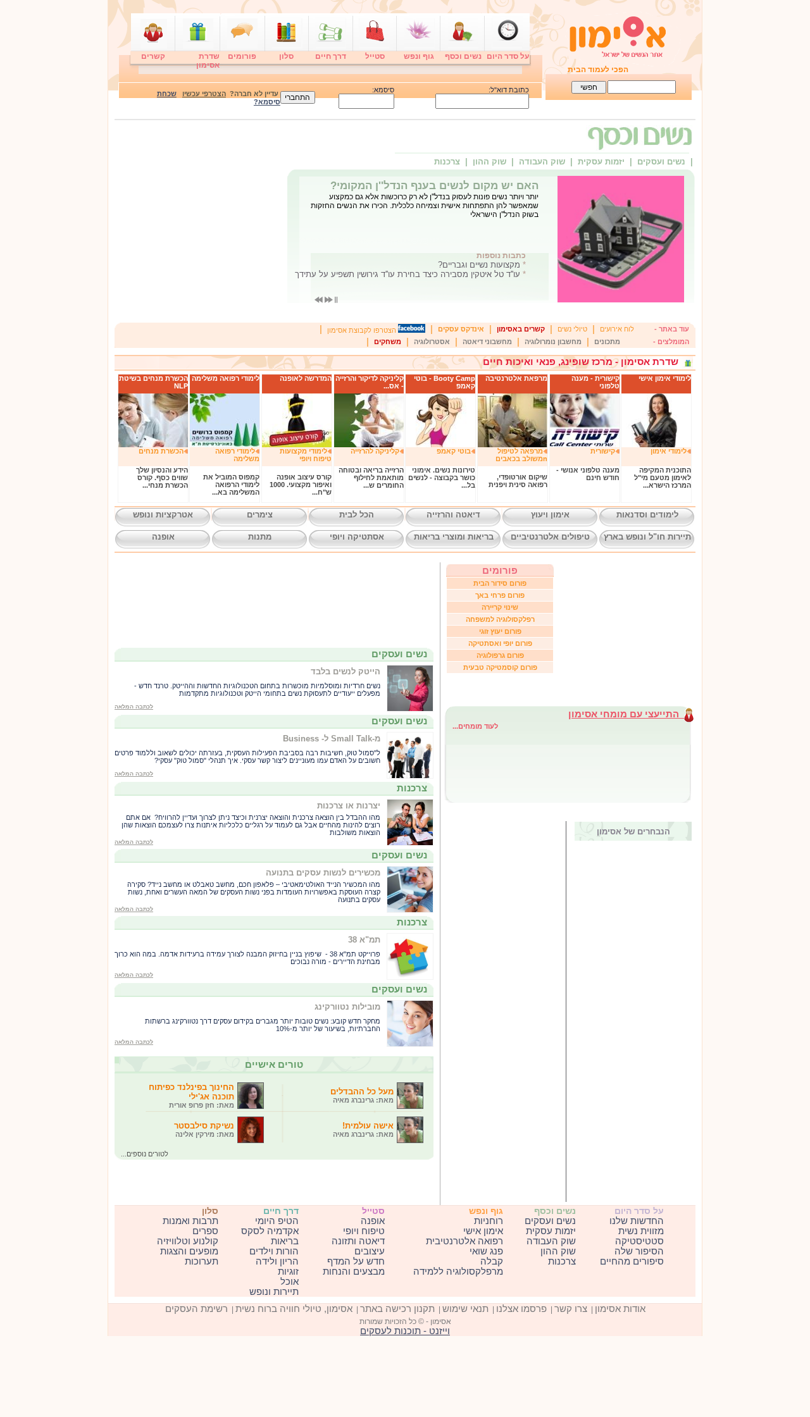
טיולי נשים (572, 329)
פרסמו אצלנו (521, 1309)
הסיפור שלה (639, 1251)
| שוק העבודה (545, 161)
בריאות (285, 1241)
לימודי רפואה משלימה (225, 378)
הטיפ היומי (277, 1221)
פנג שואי (486, 1251)
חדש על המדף (356, 1261)
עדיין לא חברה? (230, 93)
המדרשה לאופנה (306, 378)
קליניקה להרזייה (375, 451)
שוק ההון (558, 1251)
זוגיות (288, 1271)
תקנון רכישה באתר (397, 1309)
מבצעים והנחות (354, 1271)
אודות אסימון (620, 1309)
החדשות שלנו (636, 1221)
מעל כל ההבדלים (362, 1095)
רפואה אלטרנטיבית (464, 1241)
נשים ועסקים (550, 1221)
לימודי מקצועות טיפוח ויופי (306, 454)
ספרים (205, 1231)
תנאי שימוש (465, 1309)
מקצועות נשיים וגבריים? (479, 264)
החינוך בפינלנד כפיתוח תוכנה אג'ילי (191, 1095)
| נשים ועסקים (665, 161)
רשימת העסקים (196, 1309)
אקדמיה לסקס (270, 1231)
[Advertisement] (521, 1011)
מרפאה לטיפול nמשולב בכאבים (521, 454)
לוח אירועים (617, 329)
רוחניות (488, 1221)
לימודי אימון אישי (665, 378)
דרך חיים (330, 56)
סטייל (375, 56)
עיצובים (369, 1251)
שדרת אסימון (208, 61)
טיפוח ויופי (364, 1231)
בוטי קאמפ (454, 451)
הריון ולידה (277, 1261)
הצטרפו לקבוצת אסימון (362, 330)
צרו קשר (570, 1309)
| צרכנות (452, 161)
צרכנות (562, 1261)
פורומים (242, 56)
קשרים (153, 56)
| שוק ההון (493, 161)
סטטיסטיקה (639, 1241)
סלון (286, 56)
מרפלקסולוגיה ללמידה (458, 1271)
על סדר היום (508, 56)
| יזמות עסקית (605, 161)
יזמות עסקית (551, 1231)
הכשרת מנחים (161, 451)
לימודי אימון (669, 451)
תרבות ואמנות (190, 1221)
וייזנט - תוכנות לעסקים (405, 1331)
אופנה (373, 1221)
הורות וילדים (274, 1251)
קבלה (491, 1261)
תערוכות (201, 1261)
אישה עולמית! (363, 1129)
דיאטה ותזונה (358, 1241)
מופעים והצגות (189, 1251)
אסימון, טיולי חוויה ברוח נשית (293, 1309)
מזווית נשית (641, 1231)
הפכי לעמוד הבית (598, 69)
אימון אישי (483, 1231)
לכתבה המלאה (134, 706)
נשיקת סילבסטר (204, 1129)
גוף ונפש (419, 56)
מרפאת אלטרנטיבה (516, 378)
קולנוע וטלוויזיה (187, 1241)
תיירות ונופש (274, 1292)
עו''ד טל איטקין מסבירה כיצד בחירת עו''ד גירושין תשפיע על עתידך (407, 274)
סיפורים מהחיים (632, 1261)
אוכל (289, 1282)
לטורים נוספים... (144, 1154)
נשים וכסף (463, 56)
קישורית (602, 451)
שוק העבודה (551, 1241)
